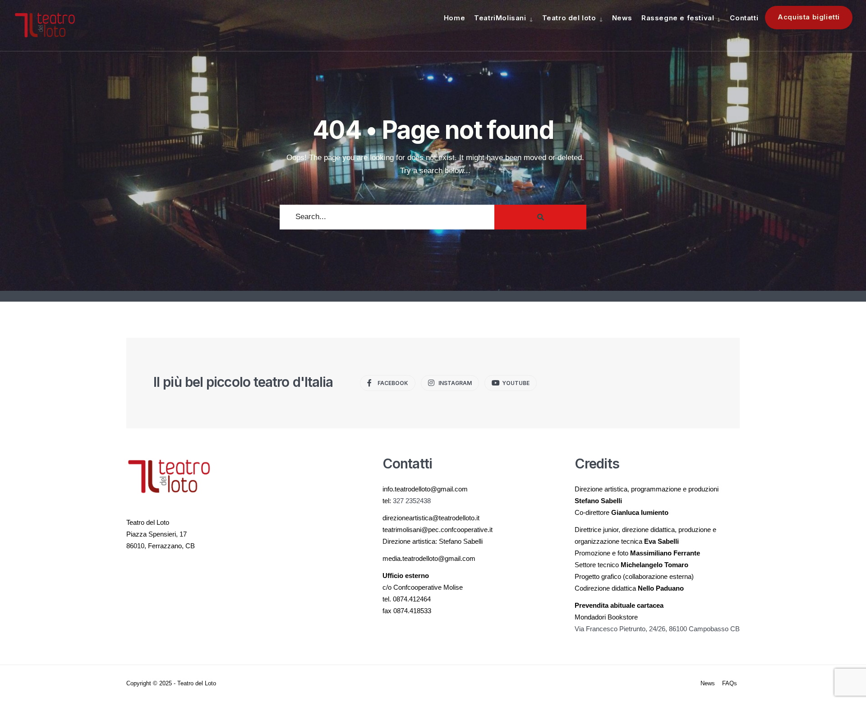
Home (454, 18)
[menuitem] (503, 17)
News (622, 18)
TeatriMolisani (500, 18)
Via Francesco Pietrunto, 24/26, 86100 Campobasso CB (657, 629)
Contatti (744, 18)
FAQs (729, 683)
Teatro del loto (569, 18)
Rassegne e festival (677, 18)
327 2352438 (412, 501)
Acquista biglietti (809, 17)
